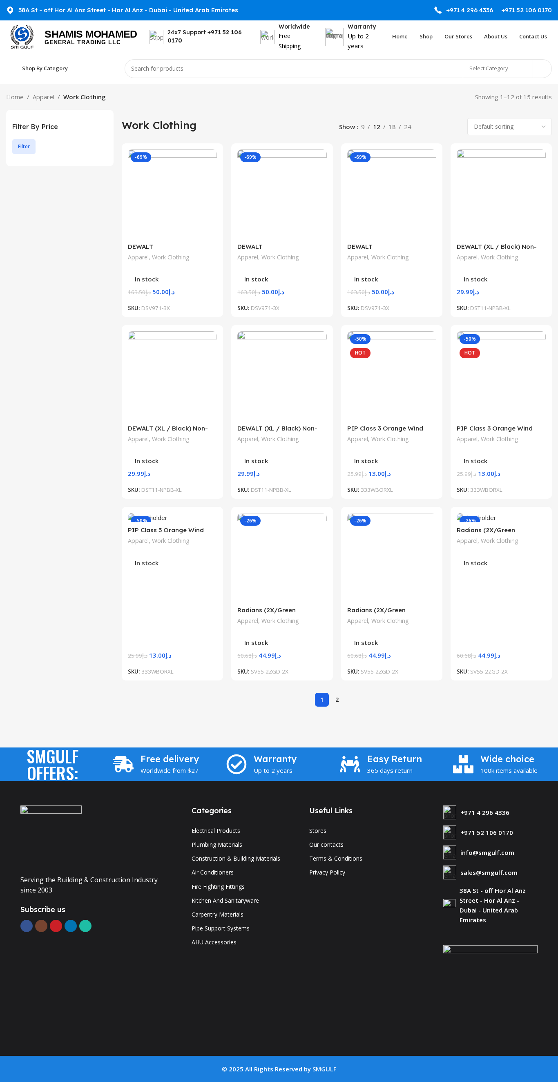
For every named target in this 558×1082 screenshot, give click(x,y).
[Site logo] (21, 36)
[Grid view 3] (441, 126)
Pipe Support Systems (221, 928)
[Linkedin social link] (71, 926)
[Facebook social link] (26, 926)
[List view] (426, 126)
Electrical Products (216, 830)
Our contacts (326, 844)
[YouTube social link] (56, 926)
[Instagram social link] (41, 926)
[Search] (542, 68)
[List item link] (490, 812)
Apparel (43, 97)
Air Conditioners (213, 872)
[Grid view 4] (455, 126)
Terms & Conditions (335, 858)
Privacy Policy (327, 872)
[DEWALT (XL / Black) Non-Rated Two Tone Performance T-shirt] (501, 194)
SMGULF (324, 1069)
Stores (317, 830)
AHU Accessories (214, 942)
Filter (24, 146)
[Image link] (51, 835)
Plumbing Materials (217, 844)
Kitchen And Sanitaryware (225, 900)
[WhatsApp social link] (85, 926)
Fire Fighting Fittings (218, 886)
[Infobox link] (463, 10)
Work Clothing (171, 257)
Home (15, 97)
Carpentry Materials (217, 914)
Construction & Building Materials (236, 858)
